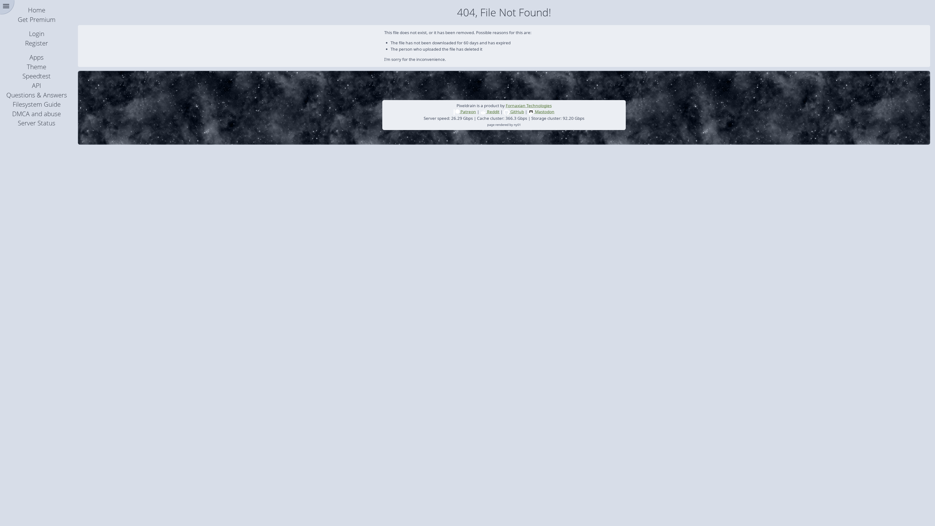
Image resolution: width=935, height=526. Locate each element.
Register (36, 43)
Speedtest (36, 76)
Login (36, 34)
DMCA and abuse (36, 114)
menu (6, 6)
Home (36, 10)
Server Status (36, 123)
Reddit (492, 111)
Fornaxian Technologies (529, 105)
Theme (36, 67)
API (36, 86)
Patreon (467, 111)
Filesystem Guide (37, 104)
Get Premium (37, 20)
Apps (36, 57)
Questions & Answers (36, 95)
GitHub (516, 111)
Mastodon (544, 111)
